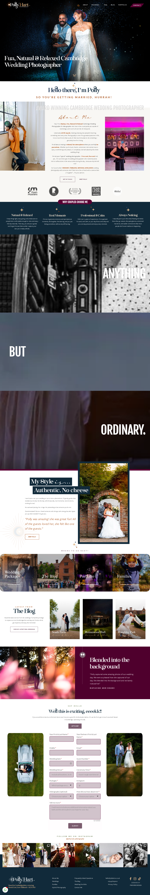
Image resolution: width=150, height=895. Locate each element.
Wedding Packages (12, 574)
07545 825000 (112, 881)
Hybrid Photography (59, 887)
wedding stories (51, 585)
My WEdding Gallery (90, 585)
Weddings (55, 881)
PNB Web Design (136, 885)
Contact (137, 5)
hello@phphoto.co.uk (113, 878)
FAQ (105, 5)
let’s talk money (13, 585)
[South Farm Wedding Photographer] (65, 619)
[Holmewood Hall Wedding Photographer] (98, 619)
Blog (113, 5)
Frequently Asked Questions (84, 878)
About (85, 5)
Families (124, 576)
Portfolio (122, 5)
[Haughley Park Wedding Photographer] (130, 619)
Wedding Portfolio (81, 884)
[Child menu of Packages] (96, 5)
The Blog (50, 576)
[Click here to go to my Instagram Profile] (75, 852)
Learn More (124, 585)
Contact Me (78, 887)
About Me (55, 878)
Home (80, 6)
